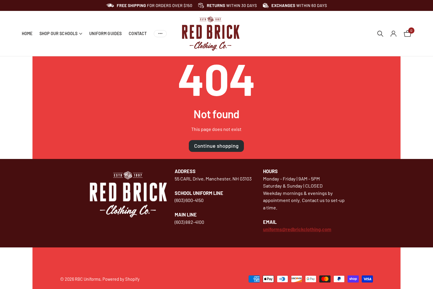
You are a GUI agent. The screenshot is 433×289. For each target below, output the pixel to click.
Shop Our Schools (58, 33)
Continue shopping (216, 145)
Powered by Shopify (121, 279)
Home (27, 33)
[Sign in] (394, 33)
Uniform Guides (105, 33)
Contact (138, 33)
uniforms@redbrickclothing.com (297, 229)
